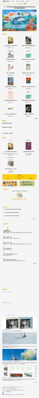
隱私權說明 (15, 382)
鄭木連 (4, 242)
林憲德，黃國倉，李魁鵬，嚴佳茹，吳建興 (11, 253)
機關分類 (22, 1)
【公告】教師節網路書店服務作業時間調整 (11, 205)
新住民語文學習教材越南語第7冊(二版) (10, 246)
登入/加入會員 (21, 3)
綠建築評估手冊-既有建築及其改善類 (10, 252)
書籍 (8, 171)
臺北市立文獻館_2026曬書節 (7, 125)
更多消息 (34, 211)
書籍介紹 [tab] (4, 307)
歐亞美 (4, 247)
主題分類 (12, 1)
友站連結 (27, 1)
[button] (5, 17)
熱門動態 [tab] (13, 307)
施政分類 (17, 1)
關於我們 (3, 382)
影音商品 (31, 171)
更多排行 (34, 256)
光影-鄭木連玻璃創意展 (7, 241)
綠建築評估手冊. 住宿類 (7, 235)
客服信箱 (23, 382)
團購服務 (19, 167)
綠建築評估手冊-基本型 (7, 224)
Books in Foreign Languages (19, 169)
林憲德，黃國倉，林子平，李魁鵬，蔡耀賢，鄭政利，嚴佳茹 (14, 225)
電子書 (19, 171)
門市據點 (19, 382)
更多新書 (35, 111)
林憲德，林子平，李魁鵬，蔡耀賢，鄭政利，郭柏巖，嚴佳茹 (14, 236)
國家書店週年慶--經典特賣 (7, 115)
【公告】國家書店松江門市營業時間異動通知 (11, 208)
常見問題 (7, 382)
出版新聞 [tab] (8, 307)
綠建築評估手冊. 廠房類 (7, 229)
